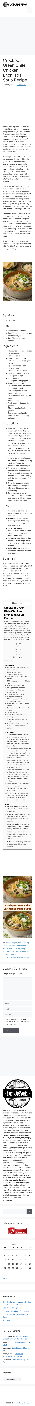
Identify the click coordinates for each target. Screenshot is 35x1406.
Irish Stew (7, 1320)
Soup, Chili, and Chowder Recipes (16, 946)
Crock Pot (16, 949)
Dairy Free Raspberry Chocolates (16, 1311)
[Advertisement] (17, 36)
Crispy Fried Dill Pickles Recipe (17, 958)
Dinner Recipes (11, 943)
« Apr (5, 1278)
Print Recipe (18, 603)
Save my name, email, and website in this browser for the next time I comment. (17, 1021)
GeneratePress (24, 1403)
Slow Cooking (23, 943)
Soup (23, 949)
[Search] (29, 1211)
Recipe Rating (8, 974)
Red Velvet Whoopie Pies (12, 1308)
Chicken (9, 949)
